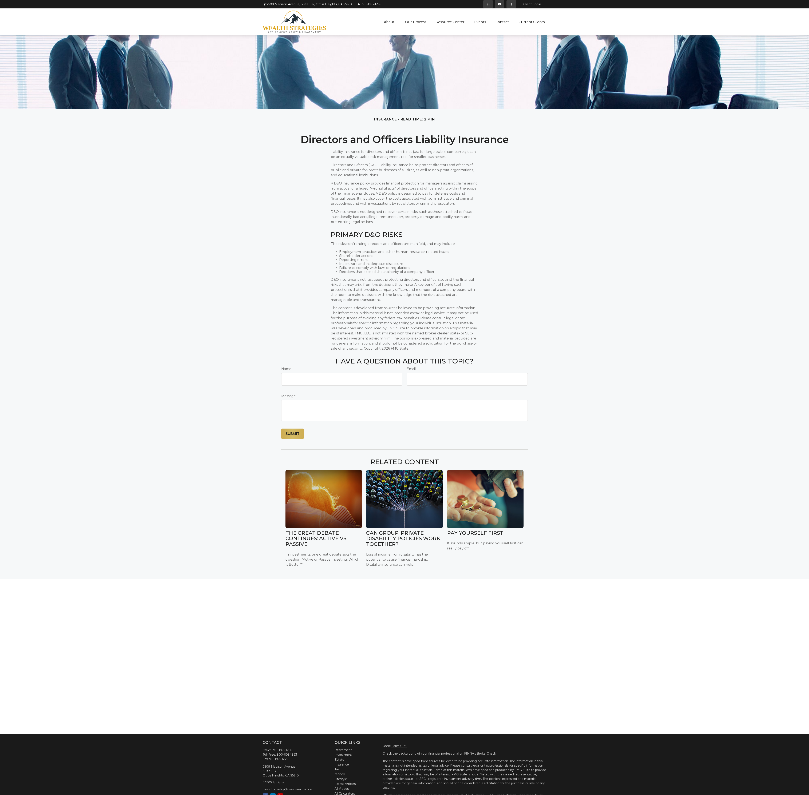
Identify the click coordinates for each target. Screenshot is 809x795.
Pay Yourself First (475, 533)
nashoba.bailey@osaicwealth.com (287, 789)
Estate (339, 760)
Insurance (342, 764)
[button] (389, 21)
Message (288, 396)
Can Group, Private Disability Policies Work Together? (403, 538)
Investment (343, 755)
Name (286, 369)
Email (411, 369)
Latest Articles (345, 784)
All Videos (342, 789)
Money (340, 774)
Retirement (343, 750)
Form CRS (399, 746)
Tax (337, 769)
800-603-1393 (287, 754)
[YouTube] (499, 4)
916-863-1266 (371, 4)
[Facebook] (511, 4)
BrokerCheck (486, 753)
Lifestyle (341, 779)
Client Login (532, 4)
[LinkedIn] (488, 4)
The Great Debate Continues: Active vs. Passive (316, 538)
